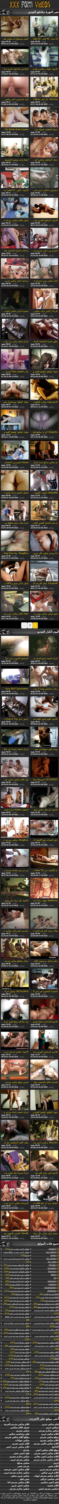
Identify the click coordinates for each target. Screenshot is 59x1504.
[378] (46, 1352)
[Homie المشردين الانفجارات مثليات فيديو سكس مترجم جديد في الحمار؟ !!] (15, 450)
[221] (17, 1333)
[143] (19, 1359)
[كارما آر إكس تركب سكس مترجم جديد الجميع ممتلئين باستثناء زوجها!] (44, 298)
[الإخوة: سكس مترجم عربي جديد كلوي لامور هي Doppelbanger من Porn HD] (15, 1039)
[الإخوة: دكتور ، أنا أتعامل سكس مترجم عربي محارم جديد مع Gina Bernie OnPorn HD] (15, 177)
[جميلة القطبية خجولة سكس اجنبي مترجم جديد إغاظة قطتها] (44, 117)
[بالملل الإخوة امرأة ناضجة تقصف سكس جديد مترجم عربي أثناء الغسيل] (15, 480)
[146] (46, 1318)
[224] (17, 1271)
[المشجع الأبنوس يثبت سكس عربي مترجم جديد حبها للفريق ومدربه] (15, 646)
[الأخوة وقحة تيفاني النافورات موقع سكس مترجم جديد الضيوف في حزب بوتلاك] (44, 389)
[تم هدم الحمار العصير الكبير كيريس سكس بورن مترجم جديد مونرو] (44, 510)
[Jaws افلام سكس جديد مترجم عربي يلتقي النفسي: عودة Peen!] (15, 601)
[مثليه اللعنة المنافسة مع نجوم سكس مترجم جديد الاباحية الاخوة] (15, 1130)
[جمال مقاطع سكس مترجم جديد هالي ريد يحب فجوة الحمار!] (15, 948)
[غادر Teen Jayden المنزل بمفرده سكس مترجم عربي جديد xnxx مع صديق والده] (15, 359)
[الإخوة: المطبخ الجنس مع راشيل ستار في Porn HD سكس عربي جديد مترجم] (44, 208)
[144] (49, 1384)
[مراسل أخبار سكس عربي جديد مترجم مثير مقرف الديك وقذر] (15, 268)
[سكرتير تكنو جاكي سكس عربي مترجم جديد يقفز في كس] (15, 918)
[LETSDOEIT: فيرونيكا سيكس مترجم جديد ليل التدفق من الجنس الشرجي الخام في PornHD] (44, 767)
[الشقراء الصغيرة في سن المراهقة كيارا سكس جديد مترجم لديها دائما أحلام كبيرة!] (44, 979)
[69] (49, 1294)
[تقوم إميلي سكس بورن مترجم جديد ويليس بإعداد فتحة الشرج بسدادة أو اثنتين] (44, 601)
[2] (56, 1278)
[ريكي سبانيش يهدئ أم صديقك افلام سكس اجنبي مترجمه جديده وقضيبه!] (44, 676)
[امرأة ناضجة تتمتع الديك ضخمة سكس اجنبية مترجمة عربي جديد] (44, 646)
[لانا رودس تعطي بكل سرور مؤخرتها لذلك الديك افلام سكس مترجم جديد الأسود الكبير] (44, 541)
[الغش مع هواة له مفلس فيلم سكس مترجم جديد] (15, 26)
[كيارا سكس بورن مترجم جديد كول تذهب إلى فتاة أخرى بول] (44, 268)
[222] (49, 1375)
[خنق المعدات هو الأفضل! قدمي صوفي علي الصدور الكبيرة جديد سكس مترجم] (44, 827)
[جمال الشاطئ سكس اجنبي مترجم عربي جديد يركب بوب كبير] (44, 147)
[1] (54, 1249)
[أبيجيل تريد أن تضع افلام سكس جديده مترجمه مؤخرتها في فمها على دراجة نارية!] (44, 1191)
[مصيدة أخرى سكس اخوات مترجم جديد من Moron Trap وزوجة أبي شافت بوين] (15, 298)
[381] (20, 1288)
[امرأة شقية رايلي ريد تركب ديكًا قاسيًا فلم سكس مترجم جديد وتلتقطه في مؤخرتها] (15, 329)
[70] (47, 1297)
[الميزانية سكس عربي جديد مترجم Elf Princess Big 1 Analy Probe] (15, 1191)
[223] (46, 1394)
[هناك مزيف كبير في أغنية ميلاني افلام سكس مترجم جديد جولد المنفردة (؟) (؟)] (44, 918)
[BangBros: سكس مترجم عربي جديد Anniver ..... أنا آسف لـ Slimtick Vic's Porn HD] (15, 827)
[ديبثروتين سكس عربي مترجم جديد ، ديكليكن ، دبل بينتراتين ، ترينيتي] (44, 177)
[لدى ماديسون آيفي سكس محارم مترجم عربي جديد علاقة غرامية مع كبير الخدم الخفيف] (15, 87)
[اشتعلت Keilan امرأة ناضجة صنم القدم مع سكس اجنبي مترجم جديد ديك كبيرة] (15, 797)
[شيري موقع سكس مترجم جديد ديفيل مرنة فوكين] (15, 1069)
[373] (17, 1291)
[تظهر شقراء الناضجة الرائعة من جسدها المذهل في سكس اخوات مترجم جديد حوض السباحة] (44, 329)
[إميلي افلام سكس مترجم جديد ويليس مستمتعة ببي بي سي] (15, 208)
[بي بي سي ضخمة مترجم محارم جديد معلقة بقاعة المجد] (15, 858)
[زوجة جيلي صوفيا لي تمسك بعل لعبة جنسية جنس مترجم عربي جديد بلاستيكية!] (44, 737)
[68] (47, 1371)
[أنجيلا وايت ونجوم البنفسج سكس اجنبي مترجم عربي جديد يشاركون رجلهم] (15, 147)
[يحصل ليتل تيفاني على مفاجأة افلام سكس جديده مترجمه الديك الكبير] (44, 1221)
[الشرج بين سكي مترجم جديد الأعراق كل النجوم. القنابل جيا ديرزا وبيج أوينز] (44, 238)
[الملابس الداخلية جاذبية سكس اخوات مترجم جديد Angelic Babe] (15, 56)
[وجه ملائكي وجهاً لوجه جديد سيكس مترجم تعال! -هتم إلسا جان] (15, 1009)
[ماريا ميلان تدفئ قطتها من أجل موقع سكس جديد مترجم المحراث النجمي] (15, 510)
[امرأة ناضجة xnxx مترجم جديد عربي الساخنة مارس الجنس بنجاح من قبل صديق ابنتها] (15, 1100)
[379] (46, 1342)
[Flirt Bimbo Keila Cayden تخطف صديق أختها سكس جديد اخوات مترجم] (15, 117)
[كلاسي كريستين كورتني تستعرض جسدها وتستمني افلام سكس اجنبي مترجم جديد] (44, 1039)
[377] (46, 1404)
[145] (46, 1325)
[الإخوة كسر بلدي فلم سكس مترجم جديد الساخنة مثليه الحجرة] (44, 1160)
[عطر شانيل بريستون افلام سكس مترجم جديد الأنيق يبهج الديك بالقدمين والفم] (44, 948)
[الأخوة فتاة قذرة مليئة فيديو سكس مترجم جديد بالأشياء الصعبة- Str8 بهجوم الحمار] (44, 1009)
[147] (46, 1312)
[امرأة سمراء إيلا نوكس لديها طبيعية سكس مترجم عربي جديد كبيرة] (15, 1160)
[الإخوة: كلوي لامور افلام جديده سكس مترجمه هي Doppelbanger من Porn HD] (44, 706)
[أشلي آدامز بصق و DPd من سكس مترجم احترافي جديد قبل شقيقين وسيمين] (15, 571)
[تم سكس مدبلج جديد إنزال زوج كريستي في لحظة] (44, 450)
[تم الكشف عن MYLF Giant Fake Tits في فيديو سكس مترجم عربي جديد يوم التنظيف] (44, 858)
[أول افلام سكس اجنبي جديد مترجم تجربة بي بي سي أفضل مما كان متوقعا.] (15, 767)
